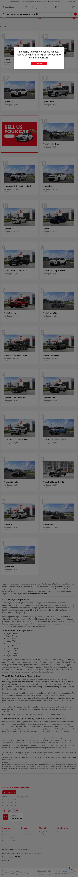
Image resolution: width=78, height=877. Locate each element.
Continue (39, 64)
